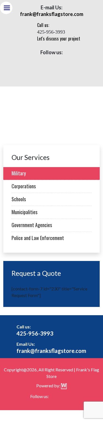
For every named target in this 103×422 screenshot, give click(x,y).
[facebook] (46, 61)
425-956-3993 (34, 333)
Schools (19, 199)
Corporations (24, 186)
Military (19, 173)
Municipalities (24, 212)
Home (42, 107)
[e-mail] (57, 61)
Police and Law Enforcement (38, 237)
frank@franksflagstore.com (51, 350)
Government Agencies (32, 224)
